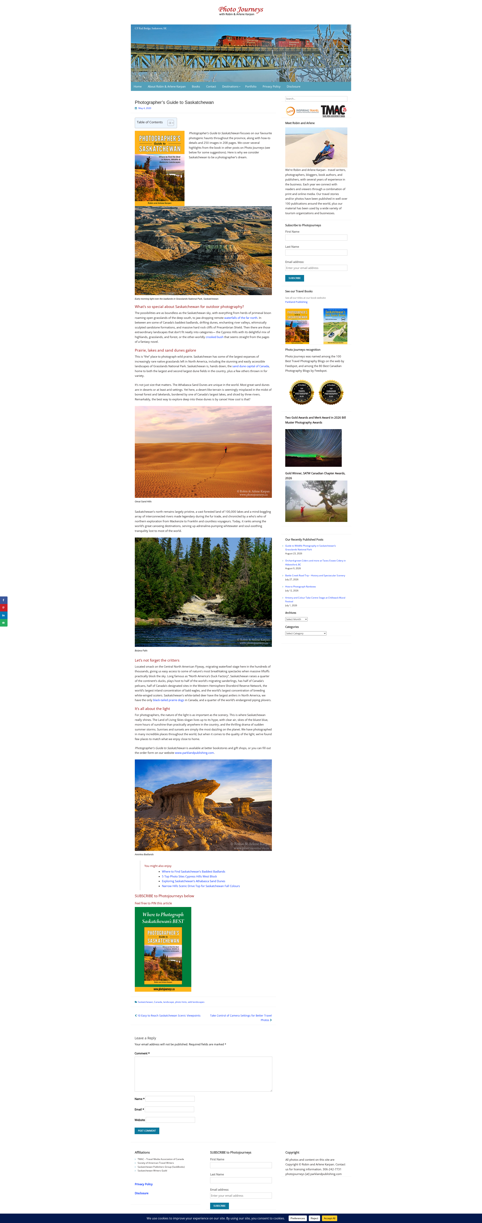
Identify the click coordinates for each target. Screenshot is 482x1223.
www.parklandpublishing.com (194, 753)
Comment (142, 1053)
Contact (211, 86)
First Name (292, 231)
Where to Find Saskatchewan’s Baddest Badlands (193, 871)
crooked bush (214, 337)
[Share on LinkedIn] (4, 615)
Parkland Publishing (296, 302)
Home (138, 86)
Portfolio (250, 86)
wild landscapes (196, 1002)
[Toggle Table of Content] (169, 123)
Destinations (230, 86)
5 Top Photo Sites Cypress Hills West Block (189, 876)
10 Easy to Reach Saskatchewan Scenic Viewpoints (169, 1015)
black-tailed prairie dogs (168, 700)
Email (139, 1109)
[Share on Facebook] (4, 600)
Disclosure (293, 86)
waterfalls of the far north (240, 318)
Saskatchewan (145, 1002)
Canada (158, 1002)
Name (140, 1099)
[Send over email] (4, 623)
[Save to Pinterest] (4, 608)
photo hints (181, 1002)
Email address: (294, 262)
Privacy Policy (272, 86)
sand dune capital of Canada (250, 366)
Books (196, 86)
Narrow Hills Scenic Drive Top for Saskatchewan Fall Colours (201, 886)
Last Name (292, 246)
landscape (168, 1002)
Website (140, 1120)
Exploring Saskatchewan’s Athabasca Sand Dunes (193, 881)
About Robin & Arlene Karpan (167, 86)
